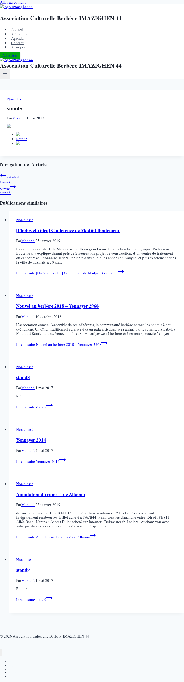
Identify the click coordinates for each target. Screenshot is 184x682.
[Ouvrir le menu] (5, 74)
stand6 (5, 190)
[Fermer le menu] (1, 652)
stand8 (23, 377)
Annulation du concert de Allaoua (50, 494)
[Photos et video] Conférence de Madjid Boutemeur (68, 230)
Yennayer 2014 (31, 439)
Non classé (15, 98)
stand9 (23, 569)
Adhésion (9, 55)
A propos (18, 47)
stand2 (9, 179)
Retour (21, 138)
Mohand (19, 118)
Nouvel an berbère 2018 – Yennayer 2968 (57, 306)
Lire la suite (67, 273)
